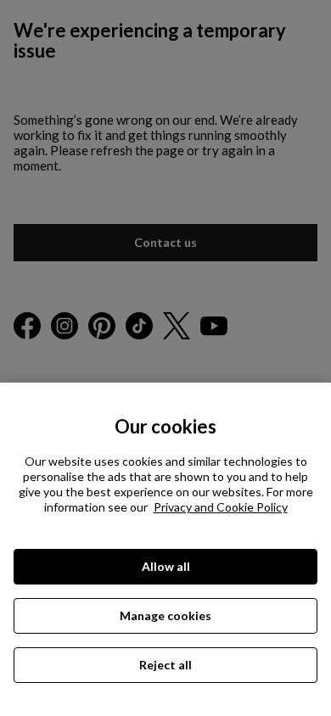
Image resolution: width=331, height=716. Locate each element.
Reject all (165, 664)
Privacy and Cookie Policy (221, 507)
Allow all (166, 566)
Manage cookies (165, 615)
